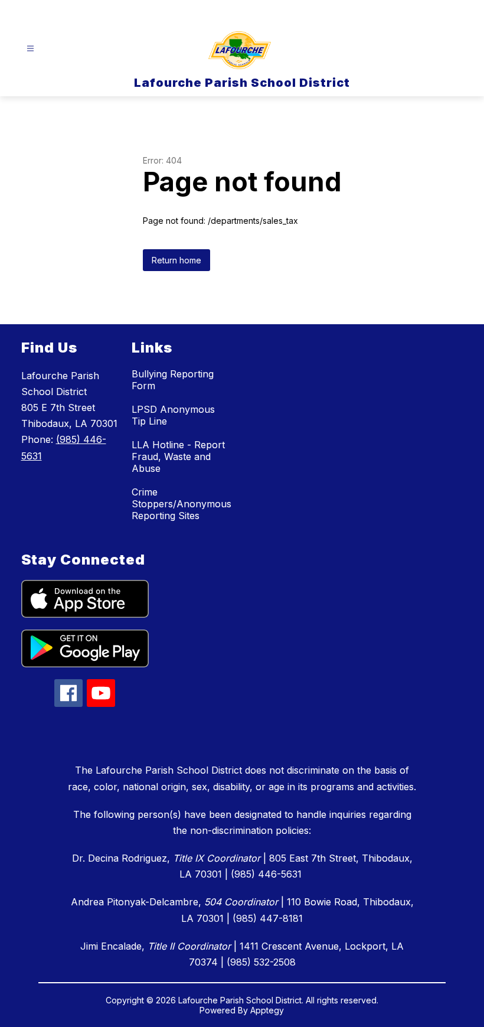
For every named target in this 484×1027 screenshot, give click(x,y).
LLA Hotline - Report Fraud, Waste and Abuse (178, 456)
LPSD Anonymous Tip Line (173, 415)
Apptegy (267, 1010)
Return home (176, 260)
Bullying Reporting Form (173, 380)
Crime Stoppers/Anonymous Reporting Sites (181, 503)
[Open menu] (30, 49)
